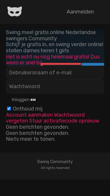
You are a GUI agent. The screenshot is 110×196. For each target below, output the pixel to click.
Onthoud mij (28, 108)
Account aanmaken (29, 115)
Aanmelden (80, 12)
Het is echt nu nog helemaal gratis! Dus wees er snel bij (53, 59)
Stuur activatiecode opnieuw (64, 121)
